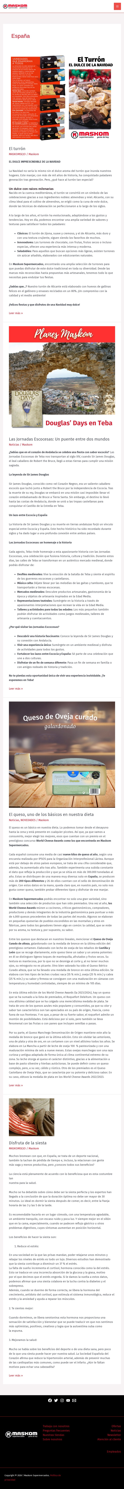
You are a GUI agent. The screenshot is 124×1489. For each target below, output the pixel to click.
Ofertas (116, 1426)
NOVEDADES (28, 820)
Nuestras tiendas (53, 1435)
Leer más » (16, 313)
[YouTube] (68, 1400)
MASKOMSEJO (17, 154)
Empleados (114, 1451)
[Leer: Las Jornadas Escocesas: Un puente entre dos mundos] (62, 379)
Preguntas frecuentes (56, 1430)
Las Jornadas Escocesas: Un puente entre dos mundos (59, 439)
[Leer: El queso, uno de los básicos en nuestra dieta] (62, 754)
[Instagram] (62, 1400)
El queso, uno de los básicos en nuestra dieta (51, 814)
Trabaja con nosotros (56, 1426)
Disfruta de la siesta (28, 1142)
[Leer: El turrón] (62, 97)
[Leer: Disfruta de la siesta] (31, 1117)
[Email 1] (74, 1400)
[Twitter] (56, 1400)
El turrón (17, 148)
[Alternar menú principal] (117, 6)
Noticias (14, 444)
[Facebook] (50, 1400)
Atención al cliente (109, 1439)
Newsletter (114, 1435)
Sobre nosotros (52, 1439)
